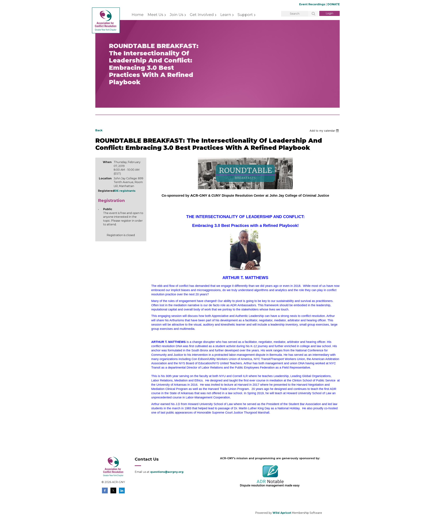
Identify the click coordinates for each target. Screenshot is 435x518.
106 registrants (124, 190)
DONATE (333, 4)
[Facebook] (105, 490)
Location (105, 178)
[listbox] (325, 131)
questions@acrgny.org (167, 472)
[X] (113, 490)
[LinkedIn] (122, 490)
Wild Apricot (282, 512)
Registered (105, 190)
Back (98, 130)
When (107, 162)
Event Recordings (312, 4)
